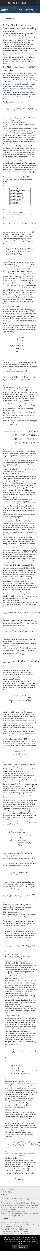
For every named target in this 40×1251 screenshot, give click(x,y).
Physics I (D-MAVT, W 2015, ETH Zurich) (14, 1227)
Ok (14, 1247)
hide (12, 18)
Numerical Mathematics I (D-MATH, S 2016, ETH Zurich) (20, 1225)
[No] (37, 1242)
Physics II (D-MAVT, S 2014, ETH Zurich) (14, 1229)
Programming (28, 10)
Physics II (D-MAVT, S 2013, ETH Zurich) (14, 1233)
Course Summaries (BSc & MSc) (12, 1216)
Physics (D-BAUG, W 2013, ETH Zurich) (14, 1231)
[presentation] (20, 109)
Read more (22, 1247)
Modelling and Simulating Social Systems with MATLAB (19, 1213)
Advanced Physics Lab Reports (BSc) (13, 1211)
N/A (11, 88)
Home (20, 10)
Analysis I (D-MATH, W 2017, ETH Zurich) (15, 1222)
